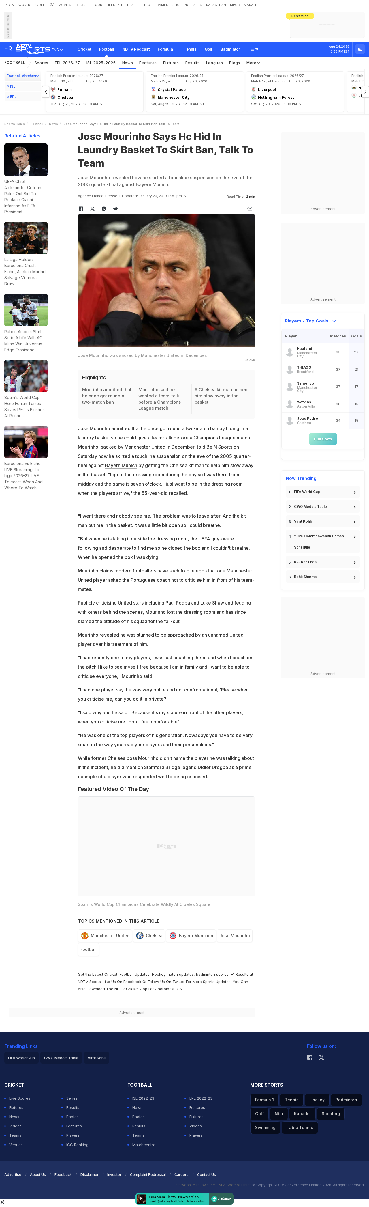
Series (72, 1098)
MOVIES (64, 5)
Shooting (331, 1113)
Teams (15, 1135)
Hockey (317, 1099)
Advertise (12, 1174)
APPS (197, 5)
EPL (13, 96)
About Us (38, 1174)
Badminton (231, 49)
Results (192, 62)
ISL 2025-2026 (101, 62)
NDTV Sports (89, 981)
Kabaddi (302, 1113)
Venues (16, 1144)
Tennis (190, 49)
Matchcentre (143, 1144)
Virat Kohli (303, 521)
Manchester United (110, 935)
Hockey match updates (173, 974)
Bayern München (196, 935)
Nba (279, 1113)
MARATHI (251, 5)
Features (148, 62)
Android (162, 988)
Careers (181, 1174)
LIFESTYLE (114, 5)
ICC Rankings (305, 562)
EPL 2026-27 (67, 62)
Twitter (178, 981)
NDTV (9, 5)
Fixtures (171, 62)
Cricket (84, 49)
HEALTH (133, 5)
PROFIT (40, 5)
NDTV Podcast (136, 49)
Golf (208, 49)
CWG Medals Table (310, 506)
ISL (12, 86)
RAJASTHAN (216, 5)
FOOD (97, 5)
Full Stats (323, 438)
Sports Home (14, 124)
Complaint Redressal (148, 1174)
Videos (15, 1126)
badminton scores (212, 974)
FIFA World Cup (307, 492)
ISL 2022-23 (143, 1098)
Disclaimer (89, 1174)
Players (73, 1135)
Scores (41, 62)
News (127, 62)
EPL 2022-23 (200, 1098)
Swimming (265, 1127)
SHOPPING (180, 5)
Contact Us (206, 1174)
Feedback (63, 1174)
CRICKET (82, 5)
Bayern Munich (121, 465)
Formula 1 (167, 49)
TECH (148, 5)
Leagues (214, 62)
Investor (114, 1174)
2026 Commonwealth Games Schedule (319, 541)
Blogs (234, 62)
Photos (72, 1116)
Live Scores (19, 1098)
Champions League (214, 438)
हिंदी (52, 5)
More (252, 62)
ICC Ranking (77, 1144)
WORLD (24, 5)
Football (106, 49)
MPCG (235, 5)
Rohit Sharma (305, 576)
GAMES (162, 5)
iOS (179, 988)
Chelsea (154, 935)
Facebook (132, 981)
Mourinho (88, 447)
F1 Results (240, 974)
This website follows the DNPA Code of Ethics (212, 1185)
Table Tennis (300, 1127)
